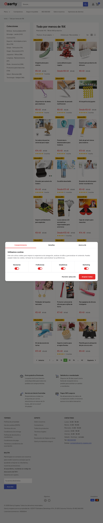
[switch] (17, 268)
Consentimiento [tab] (20, 245)
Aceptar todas (87, 277)
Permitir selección (69, 277)
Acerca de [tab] (82, 245)
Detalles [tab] (51, 245)
